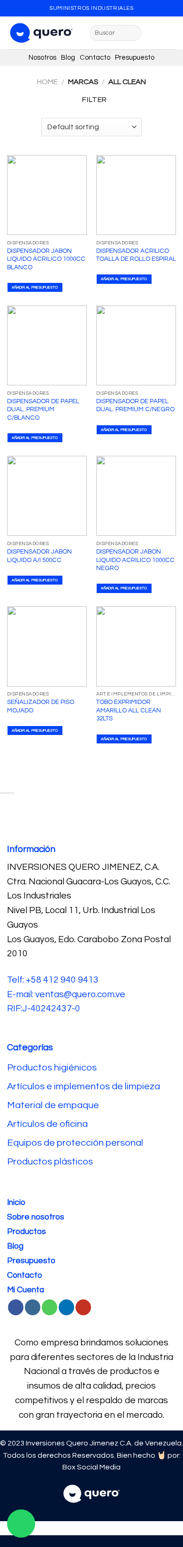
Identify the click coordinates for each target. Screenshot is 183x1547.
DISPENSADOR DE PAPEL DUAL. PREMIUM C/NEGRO (135, 405)
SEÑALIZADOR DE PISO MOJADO (40, 706)
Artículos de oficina (47, 1124)
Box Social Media (91, 1467)
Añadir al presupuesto (35, 287)
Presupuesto (134, 57)
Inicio (16, 1202)
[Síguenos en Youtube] (83, 1307)
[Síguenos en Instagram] (32, 1307)
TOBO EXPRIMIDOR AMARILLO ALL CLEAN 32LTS (128, 710)
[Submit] (132, 33)
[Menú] (154, 32)
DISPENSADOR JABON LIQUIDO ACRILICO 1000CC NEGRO (135, 559)
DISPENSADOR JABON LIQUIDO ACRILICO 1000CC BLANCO (46, 259)
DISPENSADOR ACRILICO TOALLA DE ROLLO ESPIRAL (136, 255)
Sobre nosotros (35, 1217)
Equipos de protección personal (75, 1143)
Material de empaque (53, 1105)
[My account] (171, 33)
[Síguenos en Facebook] (15, 1307)
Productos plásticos (50, 1161)
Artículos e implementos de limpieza (83, 1086)
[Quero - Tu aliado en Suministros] (41, 33)
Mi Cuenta (25, 1290)
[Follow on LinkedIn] (66, 1307)
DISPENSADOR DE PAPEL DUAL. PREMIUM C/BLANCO (43, 409)
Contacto (97, 57)
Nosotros (45, 57)
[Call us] (49, 1307)
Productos (26, 1231)
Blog (70, 57)
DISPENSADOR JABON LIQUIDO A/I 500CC (39, 555)
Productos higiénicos (53, 1067)
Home (47, 82)
